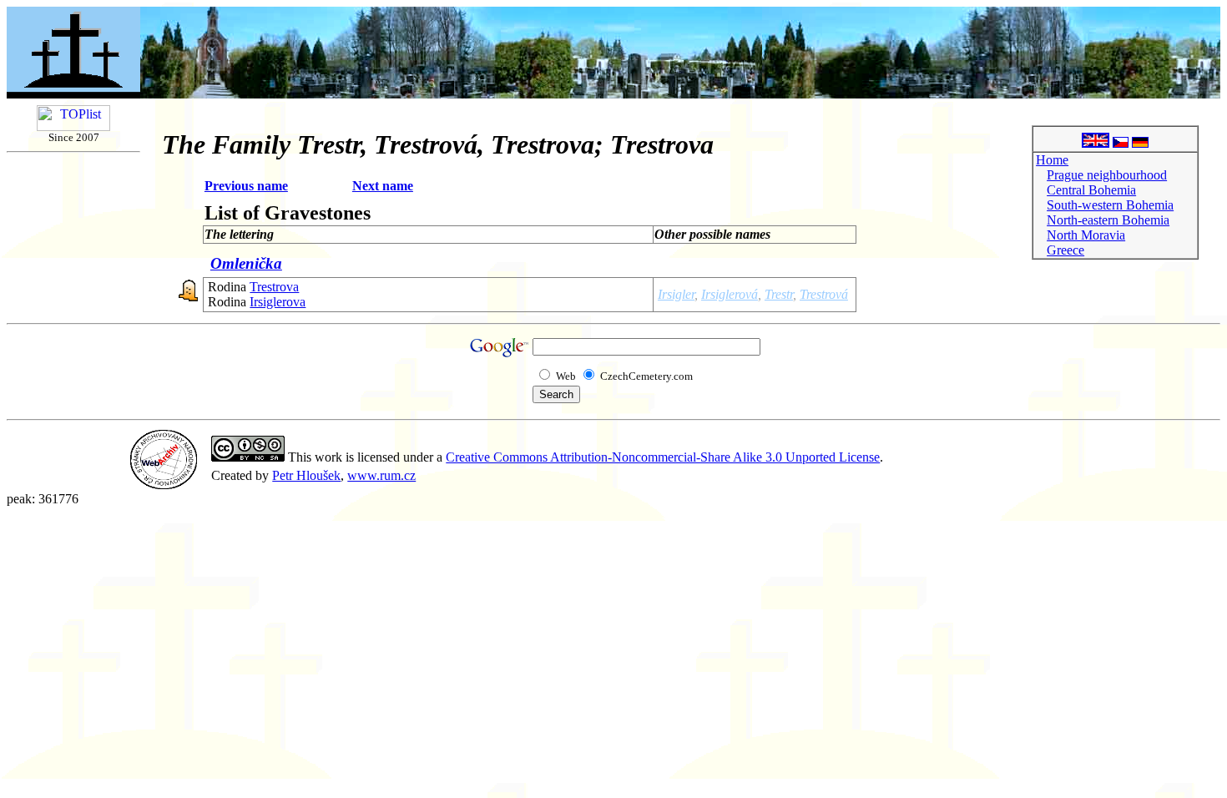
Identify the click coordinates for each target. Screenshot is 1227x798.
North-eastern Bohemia (1108, 220)
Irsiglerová (729, 294)
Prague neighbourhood (1107, 175)
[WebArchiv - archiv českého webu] (163, 484)
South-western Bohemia (1110, 205)
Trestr (779, 294)
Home (1052, 160)
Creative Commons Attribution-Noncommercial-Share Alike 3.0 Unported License (663, 457)
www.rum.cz (381, 475)
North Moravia (1086, 235)
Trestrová (824, 294)
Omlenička (246, 263)
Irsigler (676, 294)
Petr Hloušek (306, 475)
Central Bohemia (1091, 190)
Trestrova (274, 287)
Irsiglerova (277, 302)
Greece (1065, 250)
